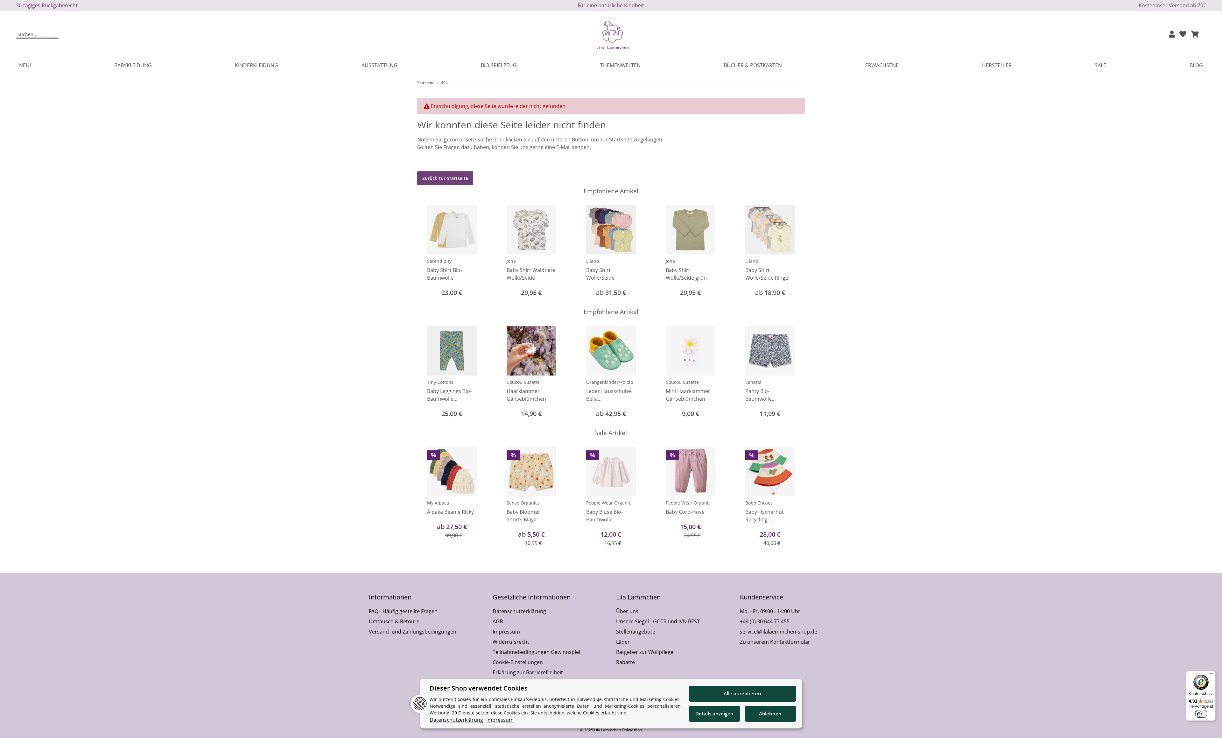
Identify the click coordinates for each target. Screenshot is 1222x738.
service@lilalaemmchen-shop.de (778, 631)
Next (794, 251)
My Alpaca (438, 503)
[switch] (1201, 714)
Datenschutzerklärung (519, 611)
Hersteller (997, 65)
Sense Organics (523, 503)
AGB (498, 621)
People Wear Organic (608, 503)
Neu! (25, 65)
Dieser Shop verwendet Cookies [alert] (479, 688)
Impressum (506, 631)
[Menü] (1212, 675)
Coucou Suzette (523, 382)
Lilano (592, 261)
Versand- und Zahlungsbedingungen (412, 631)
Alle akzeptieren (742, 693)
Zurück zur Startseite (445, 178)
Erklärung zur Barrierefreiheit (528, 672)
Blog (1196, 65)
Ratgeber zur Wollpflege (644, 652)
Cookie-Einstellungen (518, 662)
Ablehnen (770, 713)
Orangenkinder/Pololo (609, 382)
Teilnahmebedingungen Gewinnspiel (536, 652)
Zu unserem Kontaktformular (775, 641)
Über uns (627, 611)
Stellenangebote (635, 631)
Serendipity (439, 261)
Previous (428, 251)
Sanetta (753, 382)
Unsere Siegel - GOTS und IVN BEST (658, 621)
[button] (1172, 35)
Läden (623, 641)
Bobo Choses (759, 503)
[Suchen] (55, 35)
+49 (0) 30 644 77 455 (765, 621)
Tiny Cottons (440, 382)
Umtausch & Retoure (394, 621)
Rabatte (625, 662)
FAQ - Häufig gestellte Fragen (403, 611)
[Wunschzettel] (1183, 35)
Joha (511, 261)
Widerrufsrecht (511, 641)
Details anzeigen (714, 713)
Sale (1100, 65)
